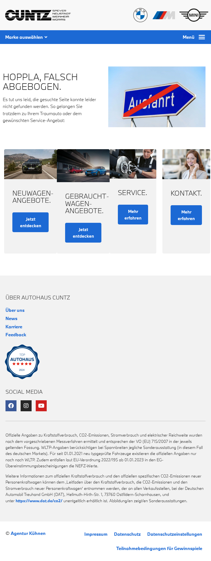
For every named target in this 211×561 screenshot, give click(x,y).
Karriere (13, 326)
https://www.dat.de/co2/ (39, 500)
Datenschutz (127, 534)
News (11, 318)
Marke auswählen (24, 37)
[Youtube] (41, 405)
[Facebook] (10, 405)
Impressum (95, 534)
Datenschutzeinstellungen (174, 534)
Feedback (15, 334)
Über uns (14, 310)
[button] (202, 37)
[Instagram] (26, 405)
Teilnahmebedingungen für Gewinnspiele (159, 548)
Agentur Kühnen (28, 533)
